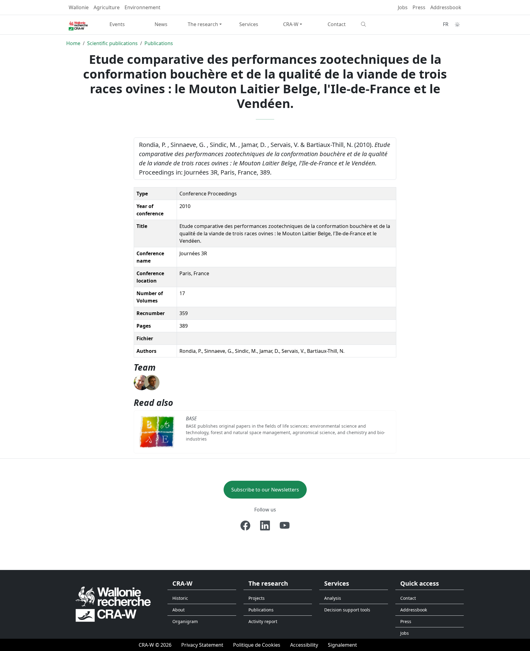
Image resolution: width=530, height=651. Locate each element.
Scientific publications (112, 43)
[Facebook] (245, 525)
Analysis (332, 598)
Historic (180, 598)
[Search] (380, 24)
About (178, 610)
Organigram (185, 621)
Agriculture (107, 7)
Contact (337, 24)
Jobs (403, 7)
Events (117, 24)
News (161, 24)
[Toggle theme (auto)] (457, 24)
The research (203, 24)
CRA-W (290, 24)
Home (73, 43)
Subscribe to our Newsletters (265, 489)
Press (419, 7)
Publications (158, 43)
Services (248, 24)
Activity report (262, 621)
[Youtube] (285, 525)
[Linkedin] (265, 525)
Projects (256, 598)
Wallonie (79, 7)
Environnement (142, 7)
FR (445, 24)
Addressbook (445, 7)
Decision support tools (347, 610)
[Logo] (113, 604)
